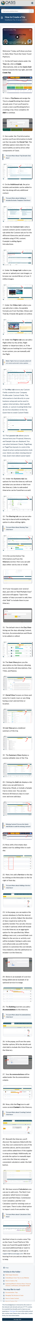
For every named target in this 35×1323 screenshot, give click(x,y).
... (6, 8)
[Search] (31, 11)
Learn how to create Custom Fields (15, 413)
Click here (12, 1311)
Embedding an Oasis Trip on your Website (17, 1278)
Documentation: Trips (11, 1292)
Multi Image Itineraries (11, 1275)
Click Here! (27, 200)
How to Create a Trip (11, 1280)
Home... (3, 8)
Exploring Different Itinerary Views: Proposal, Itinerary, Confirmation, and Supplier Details (18, 1284)
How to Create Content (12, 1298)
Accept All (17, 1319)
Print (7, 1268)
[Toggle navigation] (32, 3)
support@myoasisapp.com (13, 1254)
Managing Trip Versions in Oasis (14, 1295)
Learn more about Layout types (18, 456)
